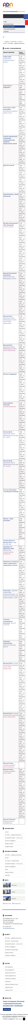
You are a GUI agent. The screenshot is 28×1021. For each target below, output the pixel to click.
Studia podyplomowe (10, 975)
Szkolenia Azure (9, 987)
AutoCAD (7, 875)
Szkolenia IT (8, 981)
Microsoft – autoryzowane (11, 941)
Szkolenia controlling (10, 978)
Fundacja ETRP (9, 990)
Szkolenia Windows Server (11, 984)
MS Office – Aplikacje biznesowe (13, 835)
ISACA (6, 869)
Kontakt (6, 31)
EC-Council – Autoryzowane (12, 860)
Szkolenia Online (8, 24)
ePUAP (7, 832)
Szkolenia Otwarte (9, 26)
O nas (5, 21)
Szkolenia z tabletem (10, 955)
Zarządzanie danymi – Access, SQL (14, 838)
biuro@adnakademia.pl (8, 928)
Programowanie (9, 846)
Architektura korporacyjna (11, 949)
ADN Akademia (9, 967)
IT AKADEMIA (13, 41)
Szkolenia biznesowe (10, 973)
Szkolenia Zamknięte (9, 29)
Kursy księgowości (9, 970)
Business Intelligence (10, 840)
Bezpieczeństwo (9, 843)
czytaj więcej (18, 1019)
